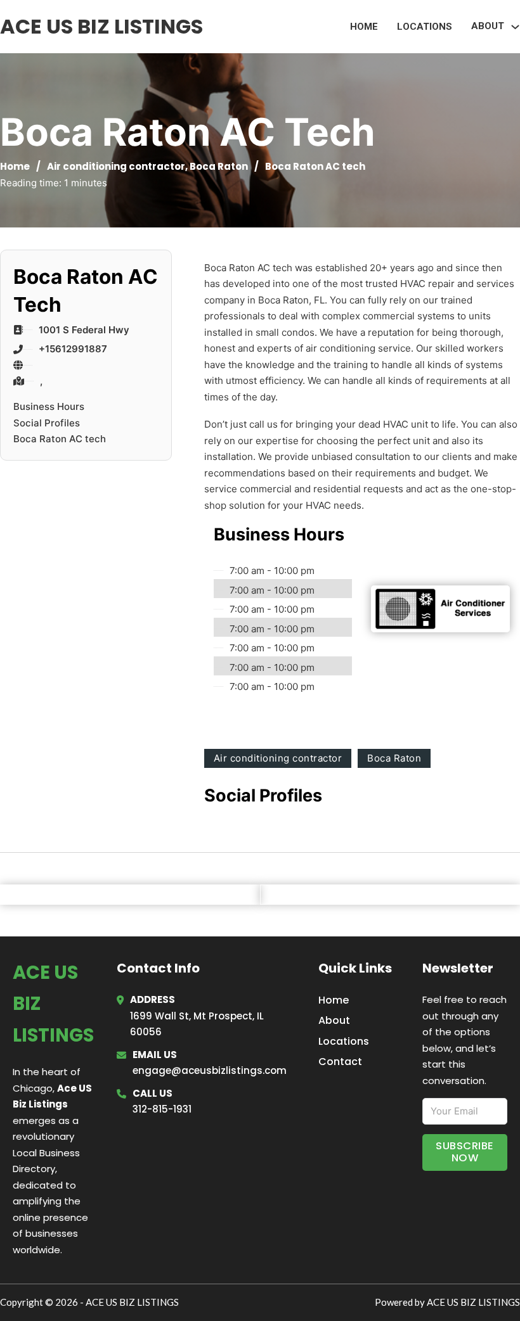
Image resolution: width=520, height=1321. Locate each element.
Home (364, 26)
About (334, 1020)
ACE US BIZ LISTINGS (101, 26)
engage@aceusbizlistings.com (210, 1070)
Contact (340, 1061)
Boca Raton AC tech (59, 439)
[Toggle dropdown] (515, 27)
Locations (424, 26)
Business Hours (48, 406)
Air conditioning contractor (116, 166)
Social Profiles (46, 423)
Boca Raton (219, 166)
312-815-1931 (162, 1109)
